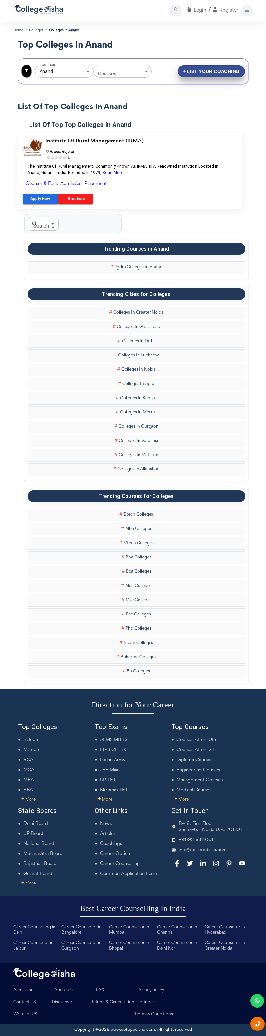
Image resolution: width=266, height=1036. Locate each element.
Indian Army (113, 760)
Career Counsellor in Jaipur (33, 946)
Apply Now (40, 199)
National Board (38, 844)
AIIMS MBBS (113, 740)
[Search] (175, 10)
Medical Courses (193, 790)
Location (47, 64)
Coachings (111, 844)
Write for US (25, 1014)
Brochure (75, 199)
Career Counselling (120, 864)
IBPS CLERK (113, 750)
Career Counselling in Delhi (34, 930)
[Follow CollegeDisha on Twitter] (190, 863)
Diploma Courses (194, 760)
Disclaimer (62, 1002)
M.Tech (31, 750)
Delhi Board (35, 824)
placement (95, 184)
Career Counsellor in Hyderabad (225, 930)
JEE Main (110, 770)
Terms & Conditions (153, 1014)
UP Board (33, 834)
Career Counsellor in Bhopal (129, 946)
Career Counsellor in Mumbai (129, 930)
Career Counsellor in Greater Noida (225, 946)
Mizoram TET (113, 790)
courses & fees (42, 184)
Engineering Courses (198, 770)
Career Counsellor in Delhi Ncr (177, 946)
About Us (63, 990)
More (28, 800)
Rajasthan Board (40, 864)
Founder (145, 1002)
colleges (36, 30)
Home (18, 30)
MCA (28, 770)
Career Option (115, 854)
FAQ (100, 990)
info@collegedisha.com (203, 850)
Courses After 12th (195, 750)
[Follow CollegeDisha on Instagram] (216, 863)
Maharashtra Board (43, 854)
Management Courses (199, 780)
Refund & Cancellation (112, 1002)
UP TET (107, 780)
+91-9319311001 (196, 840)
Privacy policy (150, 990)
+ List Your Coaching (211, 71)
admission (71, 184)
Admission (23, 990)
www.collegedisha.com (132, 1030)
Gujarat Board (37, 874)
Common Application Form (128, 874)
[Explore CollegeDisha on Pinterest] (229, 863)
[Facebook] (177, 863)
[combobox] (55, 71)
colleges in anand (64, 30)
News (106, 824)
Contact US (24, 1002)
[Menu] (247, 10)
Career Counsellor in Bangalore (81, 930)
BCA (28, 760)
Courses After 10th (196, 740)
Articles (107, 834)
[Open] (87, 71)
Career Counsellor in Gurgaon (81, 946)
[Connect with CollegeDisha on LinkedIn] (203, 863)
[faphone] (257, 1024)
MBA (28, 780)
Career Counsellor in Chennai (177, 930)
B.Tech (30, 740)
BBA (28, 790)
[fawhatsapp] (257, 1001)
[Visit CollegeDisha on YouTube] (242, 863)
